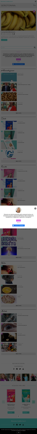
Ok (18, 432)
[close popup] (35, 208)
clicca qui (23, 430)
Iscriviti (18, 220)
